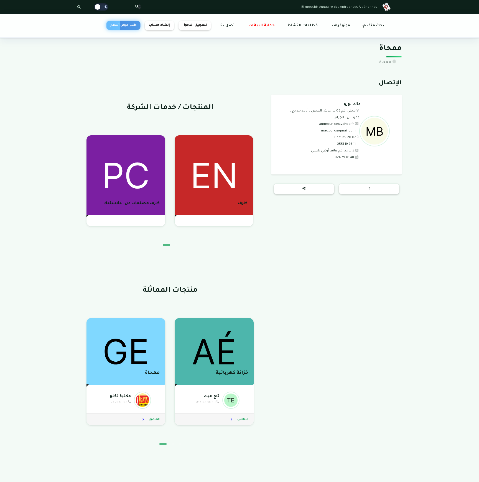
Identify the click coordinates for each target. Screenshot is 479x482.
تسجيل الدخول (194, 25)
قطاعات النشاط (302, 26)
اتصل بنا (228, 26)
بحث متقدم (373, 26)
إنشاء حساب (159, 25)
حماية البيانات (261, 26)
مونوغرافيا (340, 26)
